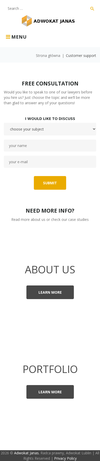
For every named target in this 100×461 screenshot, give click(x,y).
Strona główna (48, 55)
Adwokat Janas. (26, 452)
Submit (50, 182)
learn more (50, 292)
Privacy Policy (65, 458)
